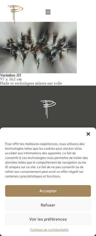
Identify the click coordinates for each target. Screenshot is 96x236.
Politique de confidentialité (49, 230)
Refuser (48, 205)
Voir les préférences (48, 219)
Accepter (48, 190)
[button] (88, 134)
